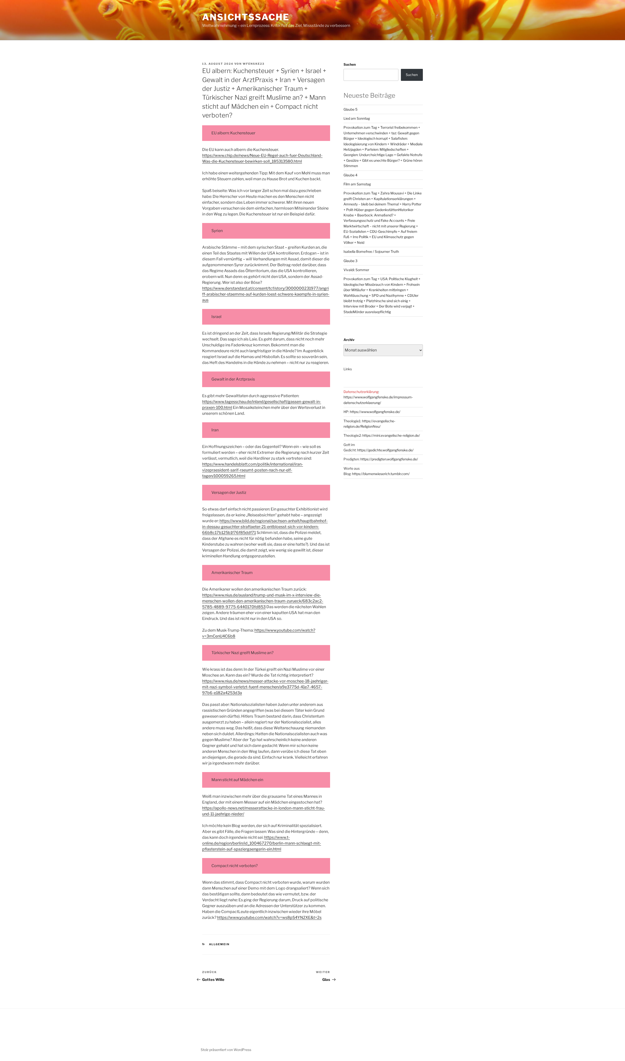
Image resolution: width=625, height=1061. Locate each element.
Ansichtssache (245, 17)
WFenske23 (253, 63)
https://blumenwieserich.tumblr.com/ (381, 474)
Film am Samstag (357, 184)
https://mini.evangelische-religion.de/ (391, 435)
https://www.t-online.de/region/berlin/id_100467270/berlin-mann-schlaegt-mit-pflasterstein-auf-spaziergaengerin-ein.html (261, 843)
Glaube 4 (350, 175)
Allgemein (219, 944)
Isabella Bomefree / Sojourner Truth (371, 251)
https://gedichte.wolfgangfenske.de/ (385, 450)
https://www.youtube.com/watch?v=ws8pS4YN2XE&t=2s (269, 917)
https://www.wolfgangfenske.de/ (375, 412)
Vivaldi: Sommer (356, 270)
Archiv (349, 340)
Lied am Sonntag (357, 118)
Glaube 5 (350, 109)
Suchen (350, 64)
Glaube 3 (350, 261)
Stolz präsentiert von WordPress (226, 1050)
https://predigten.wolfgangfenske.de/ (389, 459)
